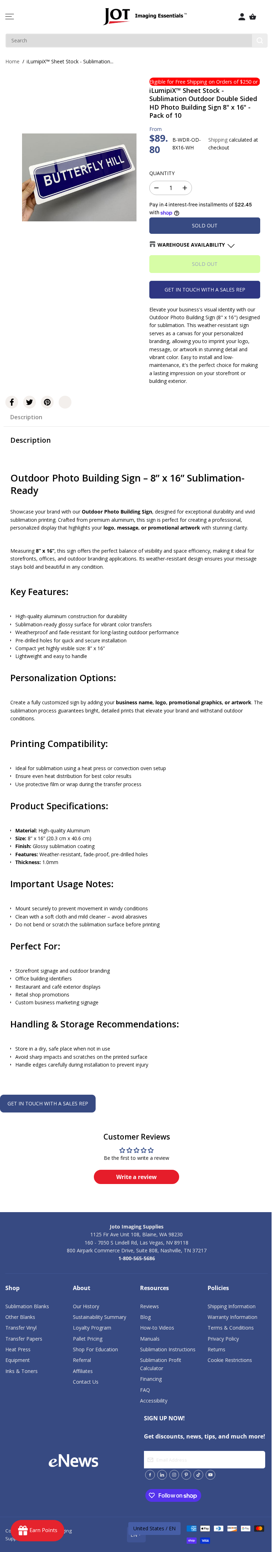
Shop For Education (95, 1349)
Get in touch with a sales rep (205, 289)
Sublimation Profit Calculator (160, 1364)
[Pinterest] (47, 402)
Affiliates (83, 1371)
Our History (86, 1306)
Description (26, 417)
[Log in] (242, 16)
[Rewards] (37, 1530)
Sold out (205, 225)
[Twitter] (29, 402)
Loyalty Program (92, 1327)
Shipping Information (232, 1306)
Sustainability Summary (99, 1317)
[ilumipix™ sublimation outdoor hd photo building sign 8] (79, 177)
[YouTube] (210, 1475)
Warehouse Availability (191, 244)
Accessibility (153, 1400)
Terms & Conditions (231, 1327)
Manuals (150, 1338)
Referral (82, 1360)
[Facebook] (11, 402)
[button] (9, 16)
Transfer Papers (23, 1338)
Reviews (149, 1306)
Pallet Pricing (87, 1338)
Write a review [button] (136, 1177)
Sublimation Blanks (27, 1306)
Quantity (162, 173)
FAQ (145, 1390)
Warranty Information (232, 1317)
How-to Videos (157, 1327)
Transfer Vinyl (21, 1327)
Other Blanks (20, 1317)
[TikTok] (198, 1475)
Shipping (218, 139)
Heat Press (18, 1349)
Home (12, 61)
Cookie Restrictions (230, 1360)
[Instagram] (174, 1475)
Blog (145, 1317)
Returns (216, 1349)
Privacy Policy (223, 1338)
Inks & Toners (21, 1371)
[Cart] (252, 16)
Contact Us (85, 1381)
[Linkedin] (162, 1475)
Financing (151, 1378)
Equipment (17, 1360)
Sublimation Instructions (168, 1349)
